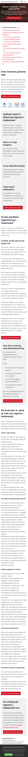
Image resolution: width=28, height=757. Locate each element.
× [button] (26, 745)
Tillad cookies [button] (8, 754)
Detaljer (22, 751)
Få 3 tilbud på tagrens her (14, 18)
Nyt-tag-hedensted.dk (9, 2)
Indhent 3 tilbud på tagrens (11, 96)
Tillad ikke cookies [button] (18, 754)
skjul (18, 27)
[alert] (14, 751)
